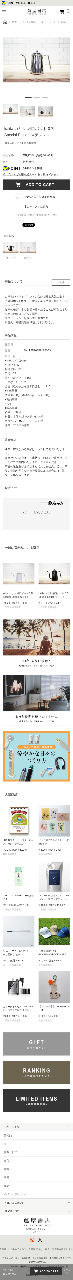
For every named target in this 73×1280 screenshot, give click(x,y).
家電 (6, 1177)
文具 (6, 1160)
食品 (6, 1185)
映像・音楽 (10, 1152)
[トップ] (5, 22)
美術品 (8, 1135)
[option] (36, 48)
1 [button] (28, 97)
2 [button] (36, 97)
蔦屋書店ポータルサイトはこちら (36, 1230)
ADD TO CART (38, 184)
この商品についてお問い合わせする (36, 214)
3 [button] (45, 97)
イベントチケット (15, 1194)
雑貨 (6, 1169)
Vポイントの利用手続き (17, 174)
